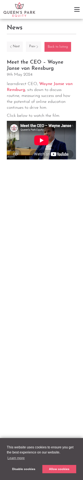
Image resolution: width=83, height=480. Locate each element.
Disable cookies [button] (23, 469)
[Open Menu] (77, 9)
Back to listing (58, 47)
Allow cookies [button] (59, 469)
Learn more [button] (16, 458)
